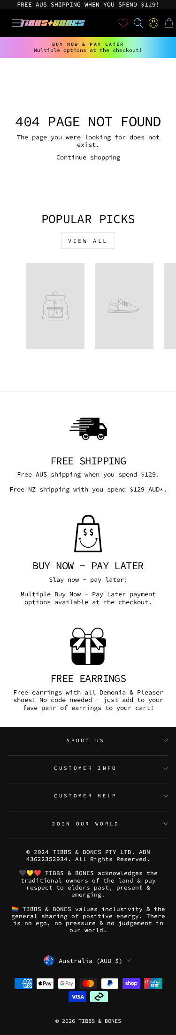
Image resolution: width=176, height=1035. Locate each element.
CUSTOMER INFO (85, 768)
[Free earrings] (88, 646)
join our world (85, 823)
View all (88, 240)
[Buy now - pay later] (88, 533)
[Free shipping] (88, 429)
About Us (85, 740)
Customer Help (85, 795)
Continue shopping (88, 157)
